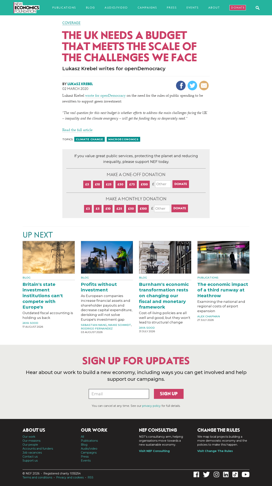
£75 (132, 184)
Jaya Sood (30, 322)
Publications (64, 7)
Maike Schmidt (119, 324)
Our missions (31, 440)
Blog (90, 7)
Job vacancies (32, 452)
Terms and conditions (37, 477)
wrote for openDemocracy (105, 96)
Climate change (89, 139)
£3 (88, 208)
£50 (120, 184)
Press (172, 7)
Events (192, 7)
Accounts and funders (38, 448)
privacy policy (151, 406)
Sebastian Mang (94, 324)
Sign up (169, 393)
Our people (30, 444)
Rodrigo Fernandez (97, 328)
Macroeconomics (123, 139)
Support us (30, 460)
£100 (144, 184)
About (214, 7)
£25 (109, 184)
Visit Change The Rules (215, 451)
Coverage (71, 23)
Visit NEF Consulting (154, 451)
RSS (90, 477)
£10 (97, 184)
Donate (238, 7)
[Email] (204, 85)
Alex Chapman (208, 316)
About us (34, 430)
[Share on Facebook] (181, 85)
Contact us (30, 456)
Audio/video (116, 7)
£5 (87, 184)
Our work (29, 436)
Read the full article (77, 130)
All (82, 436)
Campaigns (147, 7)
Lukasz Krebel (80, 84)
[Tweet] (193, 85)
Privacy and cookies (70, 477)
